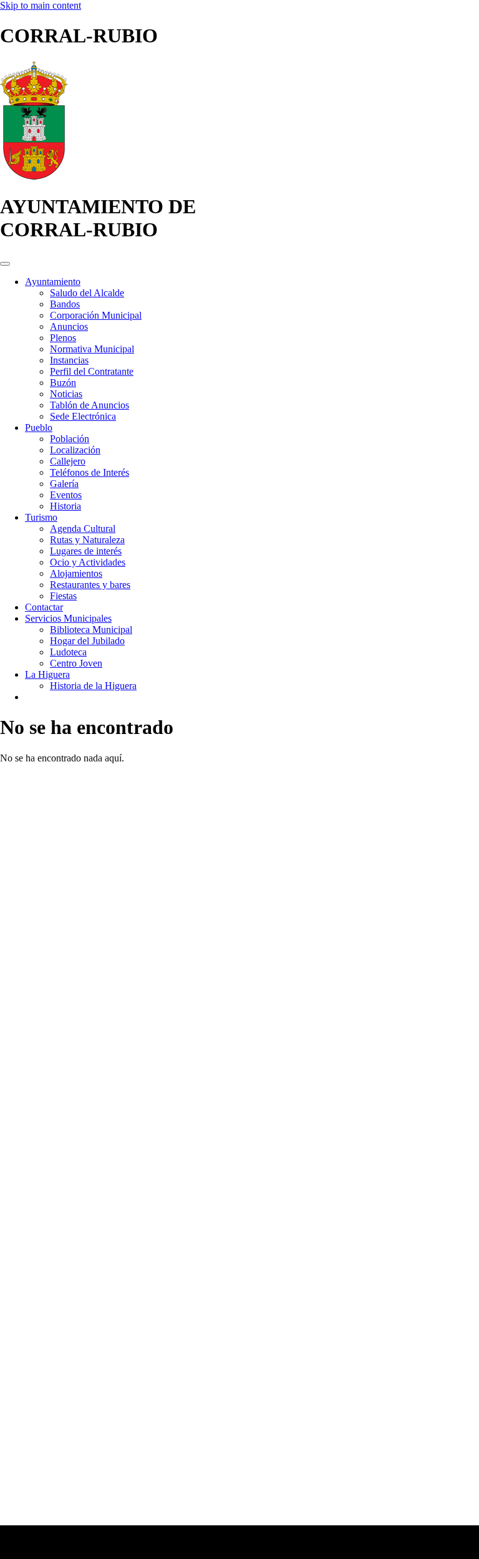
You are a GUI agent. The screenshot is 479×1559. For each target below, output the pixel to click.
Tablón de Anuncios (89, 405)
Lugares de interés (86, 551)
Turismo (41, 517)
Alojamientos (76, 573)
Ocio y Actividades (87, 562)
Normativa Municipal (92, 349)
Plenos (63, 337)
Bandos (65, 304)
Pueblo (38, 427)
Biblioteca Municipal (91, 629)
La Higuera (47, 674)
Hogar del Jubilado (87, 640)
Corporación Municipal (96, 315)
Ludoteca (68, 652)
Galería (64, 483)
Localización (75, 450)
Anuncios (69, 326)
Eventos (66, 495)
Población (69, 438)
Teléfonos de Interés (89, 472)
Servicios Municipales (68, 618)
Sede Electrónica (83, 416)
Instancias (69, 360)
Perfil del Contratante (91, 371)
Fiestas (63, 596)
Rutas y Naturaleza (87, 539)
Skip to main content (40, 5)
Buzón (63, 382)
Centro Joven (76, 663)
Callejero (67, 461)
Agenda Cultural (82, 528)
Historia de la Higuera (93, 685)
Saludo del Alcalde (87, 292)
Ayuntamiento (52, 281)
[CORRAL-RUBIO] (34, 176)
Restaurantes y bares (90, 584)
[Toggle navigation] (5, 264)
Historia (65, 506)
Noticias (66, 394)
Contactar (44, 607)
